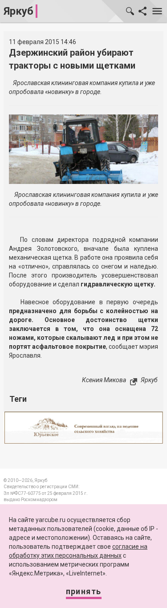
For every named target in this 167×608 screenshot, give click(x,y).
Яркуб (18, 11)
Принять (84, 591)
